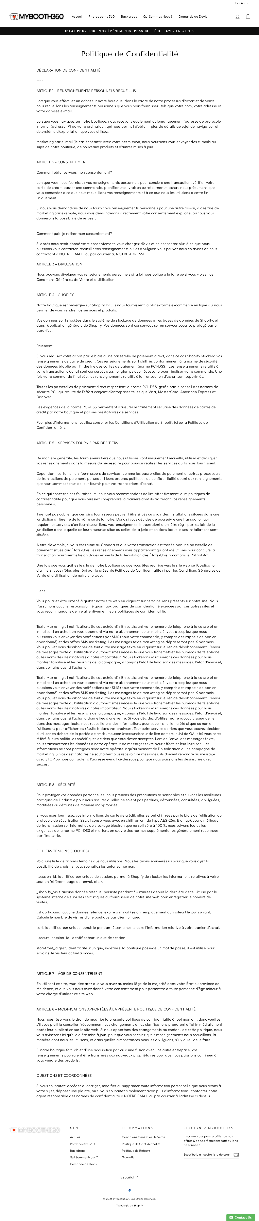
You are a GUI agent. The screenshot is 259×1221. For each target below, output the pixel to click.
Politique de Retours (136, 1151)
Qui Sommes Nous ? (158, 16)
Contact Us (242, 1217)
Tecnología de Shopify (129, 1205)
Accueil (77, 16)
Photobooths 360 (101, 16)
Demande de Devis (193, 16)
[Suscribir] (236, 1154)
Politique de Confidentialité (141, 1144)
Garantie (128, 1157)
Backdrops (129, 16)
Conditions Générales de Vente (143, 1137)
